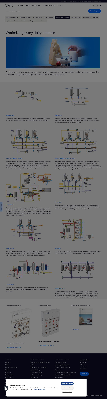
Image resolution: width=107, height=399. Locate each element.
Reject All (67, 388)
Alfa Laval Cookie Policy (39, 389)
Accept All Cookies (67, 383)
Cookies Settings (67, 392)
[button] (6, 388)
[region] (46, 387)
